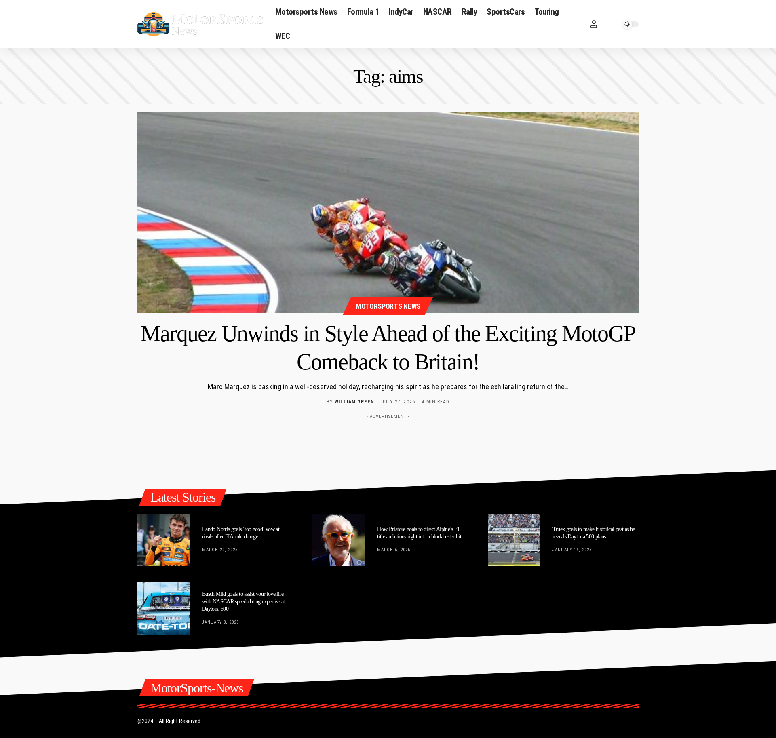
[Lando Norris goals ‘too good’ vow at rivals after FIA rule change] (163, 540)
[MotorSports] (200, 24)
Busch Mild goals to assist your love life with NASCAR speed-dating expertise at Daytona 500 (243, 601)
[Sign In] (594, 24)
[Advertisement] (388, 441)
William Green (354, 402)
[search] (610, 24)
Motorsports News (388, 306)
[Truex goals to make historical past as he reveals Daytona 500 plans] (514, 540)
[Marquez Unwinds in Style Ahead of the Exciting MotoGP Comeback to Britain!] (388, 212)
